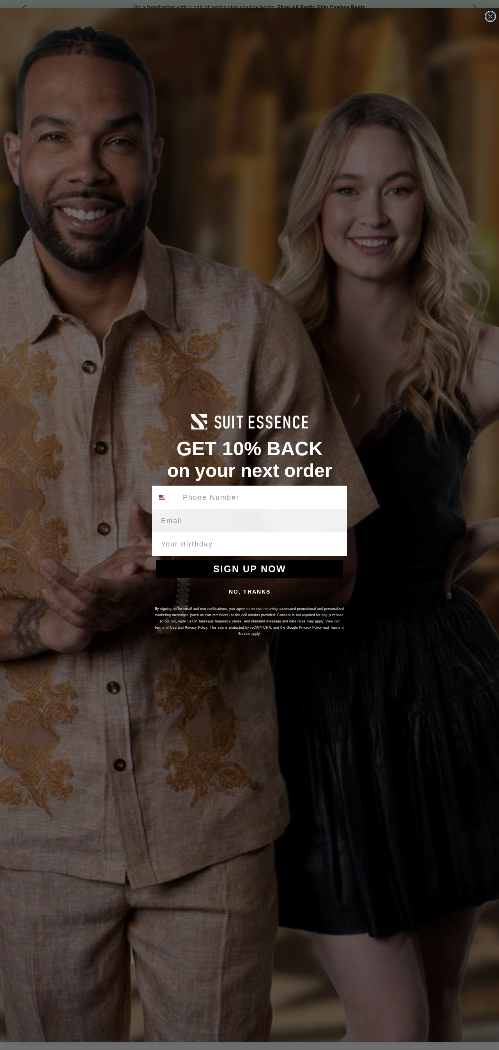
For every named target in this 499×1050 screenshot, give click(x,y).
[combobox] (167, 497)
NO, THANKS (250, 592)
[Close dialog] (490, 16)
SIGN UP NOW (249, 569)
